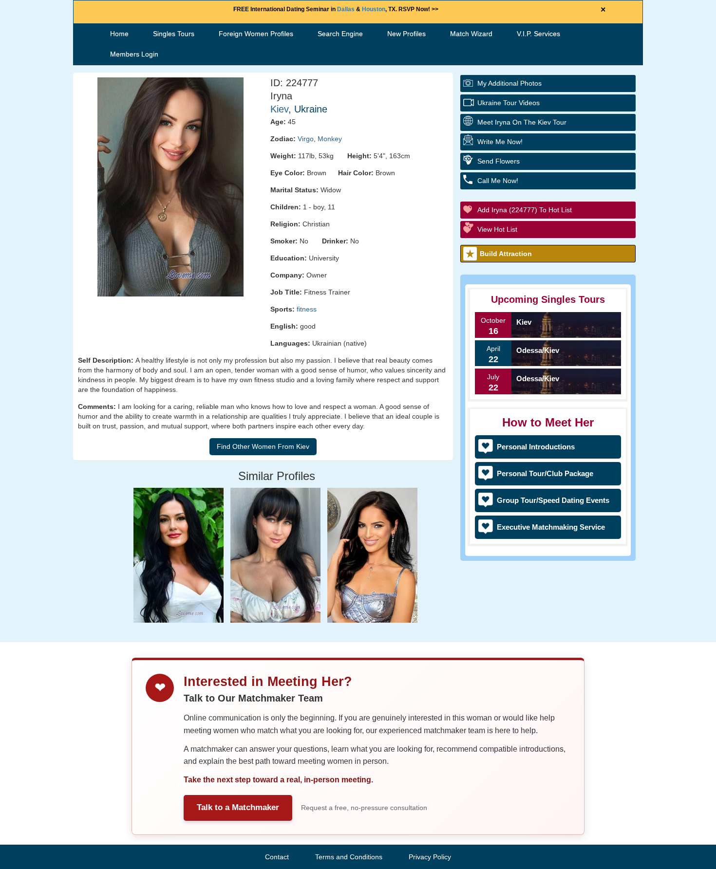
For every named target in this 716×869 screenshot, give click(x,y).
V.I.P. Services (538, 33)
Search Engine (340, 33)
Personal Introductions (536, 447)
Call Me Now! (497, 181)
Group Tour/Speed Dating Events (553, 500)
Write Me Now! (500, 142)
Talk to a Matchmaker (238, 807)
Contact (277, 857)
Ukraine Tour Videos (508, 103)
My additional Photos (509, 83)
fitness (307, 309)
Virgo (306, 139)
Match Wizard (471, 33)
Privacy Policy (430, 857)
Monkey (330, 139)
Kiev (279, 109)
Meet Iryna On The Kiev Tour (521, 122)
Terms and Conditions (348, 857)
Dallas (346, 9)
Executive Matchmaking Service (551, 527)
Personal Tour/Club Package (545, 473)
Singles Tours (173, 33)
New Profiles (406, 33)
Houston (373, 9)
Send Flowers (498, 161)
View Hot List (497, 229)
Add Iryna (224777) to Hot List (524, 210)
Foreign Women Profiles (256, 33)
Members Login (134, 54)
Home (119, 33)
